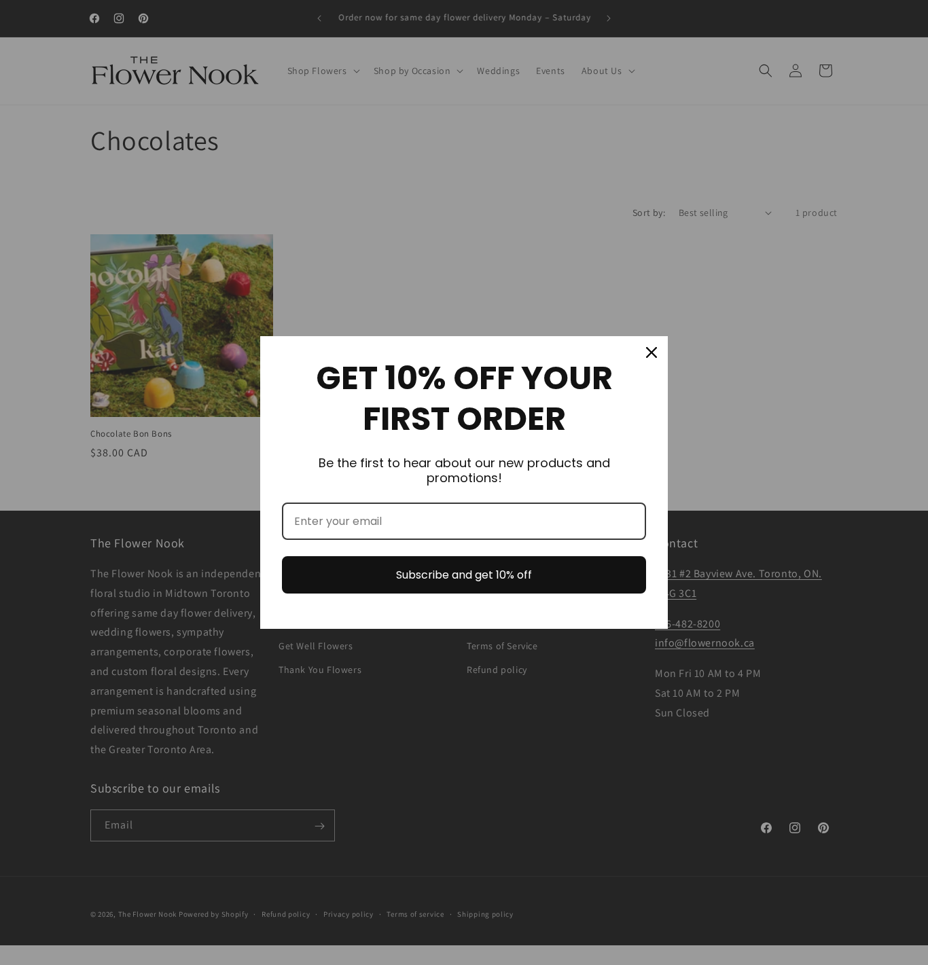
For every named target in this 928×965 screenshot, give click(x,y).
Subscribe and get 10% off (464, 575)
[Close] (651, 352)
